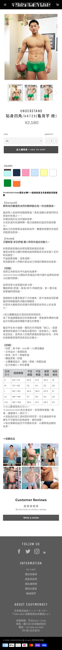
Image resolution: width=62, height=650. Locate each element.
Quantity (49, 134)
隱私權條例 (31, 584)
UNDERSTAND (16, 640)
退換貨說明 (31, 579)
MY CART (31, 569)
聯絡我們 (31, 593)
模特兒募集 (31, 588)
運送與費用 (31, 574)
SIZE (6, 134)
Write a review (31, 517)
